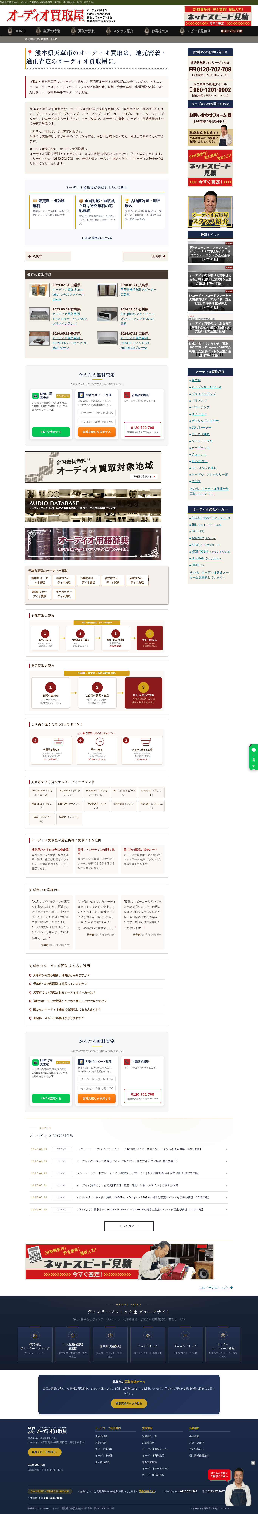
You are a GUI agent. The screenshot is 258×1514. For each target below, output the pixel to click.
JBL (207, 524)
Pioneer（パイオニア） (151, 805)
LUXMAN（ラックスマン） (69, 792)
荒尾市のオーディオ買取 (88, 580)
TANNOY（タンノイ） (151, 792)
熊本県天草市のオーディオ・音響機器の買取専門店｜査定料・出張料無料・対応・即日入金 (46, 2)
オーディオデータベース (155, 1468)
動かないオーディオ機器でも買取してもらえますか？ (67, 1009)
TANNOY (204, 538)
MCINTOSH (211, 551)
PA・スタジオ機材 (204, 467)
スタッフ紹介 (196, 1442)
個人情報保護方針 (199, 1455)
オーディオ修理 (103, 1455)
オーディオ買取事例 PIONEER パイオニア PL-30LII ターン (70, 342)
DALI (198, 531)
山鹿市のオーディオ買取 (64, 580)
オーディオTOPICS (153, 1475)
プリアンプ (199, 400)
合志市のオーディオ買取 (113, 580)
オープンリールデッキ (207, 387)
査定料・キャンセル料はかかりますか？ (58, 1018)
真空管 (196, 380)
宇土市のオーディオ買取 (64, 594)
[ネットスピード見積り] (210, 168)
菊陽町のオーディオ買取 (40, 594)
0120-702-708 (142, 429)
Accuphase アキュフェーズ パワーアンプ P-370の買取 (137, 318)
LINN (198, 565)
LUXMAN (206, 558)
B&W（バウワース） (42, 819)
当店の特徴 (101, 1436)
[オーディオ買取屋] (61, 20)
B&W (206, 545)
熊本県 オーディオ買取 (39, 580)
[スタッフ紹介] (210, 209)
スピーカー (199, 414)
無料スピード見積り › (44, 1452)
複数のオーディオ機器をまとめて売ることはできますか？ (70, 1000)
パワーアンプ (201, 407)
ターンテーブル (202, 441)
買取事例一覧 (149, 1436)
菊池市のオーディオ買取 (137, 580)
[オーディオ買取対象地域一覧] (96, 467)
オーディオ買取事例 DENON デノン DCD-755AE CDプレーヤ (136, 342)
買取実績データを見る (129, 1403)
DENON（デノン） (69, 803)
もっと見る (129, 1226)
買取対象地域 (32, 39)
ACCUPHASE (211, 517)
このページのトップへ (214, 1287)
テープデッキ (201, 447)
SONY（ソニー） (69, 817)
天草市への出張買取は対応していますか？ (60, 983)
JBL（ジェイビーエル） (124, 792)
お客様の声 (148, 1442)
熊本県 (44, 39)
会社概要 (194, 1436)
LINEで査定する (51, 431)
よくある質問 (102, 1462)
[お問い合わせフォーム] (210, 115)
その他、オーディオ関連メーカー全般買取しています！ (209, 575)
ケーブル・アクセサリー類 (210, 474)
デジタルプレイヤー (205, 420)
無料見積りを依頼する (97, 431)
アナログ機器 (201, 434)
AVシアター (200, 461)
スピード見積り (103, 1449)
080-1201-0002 (53, 1497)
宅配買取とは (147, 1491)
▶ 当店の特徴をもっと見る (97, 237)
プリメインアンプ (204, 393)
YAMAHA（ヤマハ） (96, 805)
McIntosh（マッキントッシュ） (97, 792)
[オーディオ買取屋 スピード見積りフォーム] (218, 24)
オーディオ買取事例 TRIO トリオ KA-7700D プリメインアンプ (70, 318)
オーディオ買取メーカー (155, 1449)
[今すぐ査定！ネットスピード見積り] (119, 1277)
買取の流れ (101, 1442)
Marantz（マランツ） (42, 805)
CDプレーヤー (201, 427)
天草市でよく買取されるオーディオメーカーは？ (64, 992)
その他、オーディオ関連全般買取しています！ (209, 491)
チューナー (199, 454)
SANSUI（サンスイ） (124, 805)
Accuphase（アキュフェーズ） (42, 792)
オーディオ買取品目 (153, 1455)
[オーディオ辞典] (96, 544)
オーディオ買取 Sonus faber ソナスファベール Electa (68, 294)
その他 (196, 481)
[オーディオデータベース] (96, 505)
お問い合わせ (196, 1449)
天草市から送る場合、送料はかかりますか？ (61, 975)
